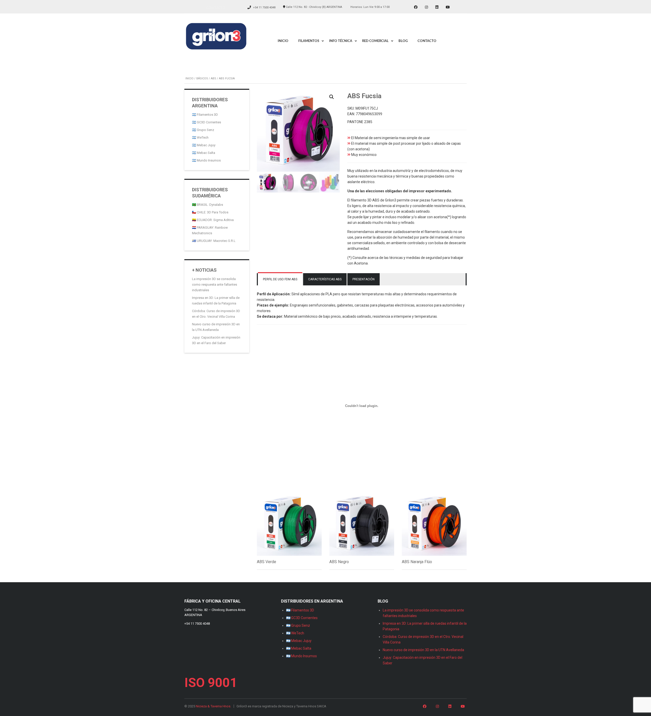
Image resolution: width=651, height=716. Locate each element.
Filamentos (308, 41)
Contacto (215, 7)
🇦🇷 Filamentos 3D (205, 114)
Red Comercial (375, 41)
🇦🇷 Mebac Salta (203, 153)
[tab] (280, 279)
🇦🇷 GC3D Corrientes (206, 122)
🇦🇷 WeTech (200, 137)
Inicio (283, 41)
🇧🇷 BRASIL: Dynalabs (207, 205)
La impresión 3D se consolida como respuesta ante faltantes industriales (214, 284)
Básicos (202, 78)
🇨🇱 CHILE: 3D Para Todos (210, 212)
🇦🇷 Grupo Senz (203, 130)
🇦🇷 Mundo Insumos (206, 160)
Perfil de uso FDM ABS (280, 279)
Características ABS (325, 279)
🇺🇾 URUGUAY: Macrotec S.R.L (213, 241)
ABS (213, 78)
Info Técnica (340, 41)
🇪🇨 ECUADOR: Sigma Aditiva (213, 220)
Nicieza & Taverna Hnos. (213, 706)
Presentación (363, 279)
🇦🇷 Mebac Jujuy (203, 145)
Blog (403, 41)
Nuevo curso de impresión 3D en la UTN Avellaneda (423, 650)
